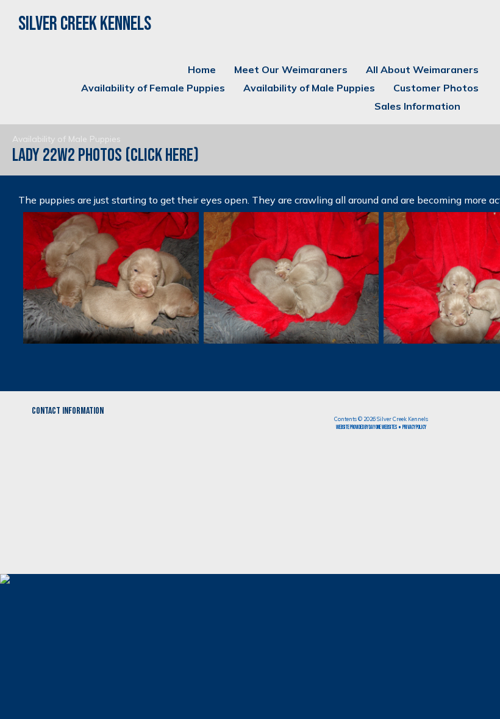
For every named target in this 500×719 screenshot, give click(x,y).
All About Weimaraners (422, 69)
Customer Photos (436, 88)
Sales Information (417, 106)
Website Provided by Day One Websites (366, 427)
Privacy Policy (414, 427)
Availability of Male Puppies (309, 88)
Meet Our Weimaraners (291, 69)
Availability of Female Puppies (153, 88)
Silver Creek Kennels (84, 24)
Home (202, 69)
